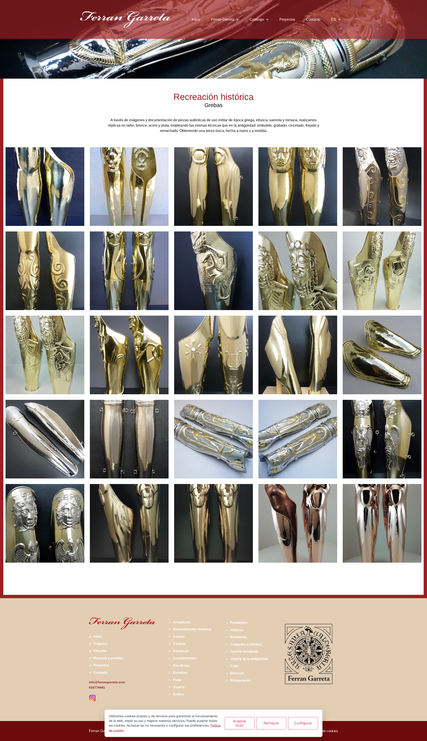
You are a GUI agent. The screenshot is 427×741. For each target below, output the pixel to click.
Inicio (196, 19)
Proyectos (287, 19)
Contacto (313, 19)
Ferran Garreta (222, 19)
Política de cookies (324, 731)
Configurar (303, 723)
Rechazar (271, 723)
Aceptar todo (239, 723)
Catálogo (257, 19)
